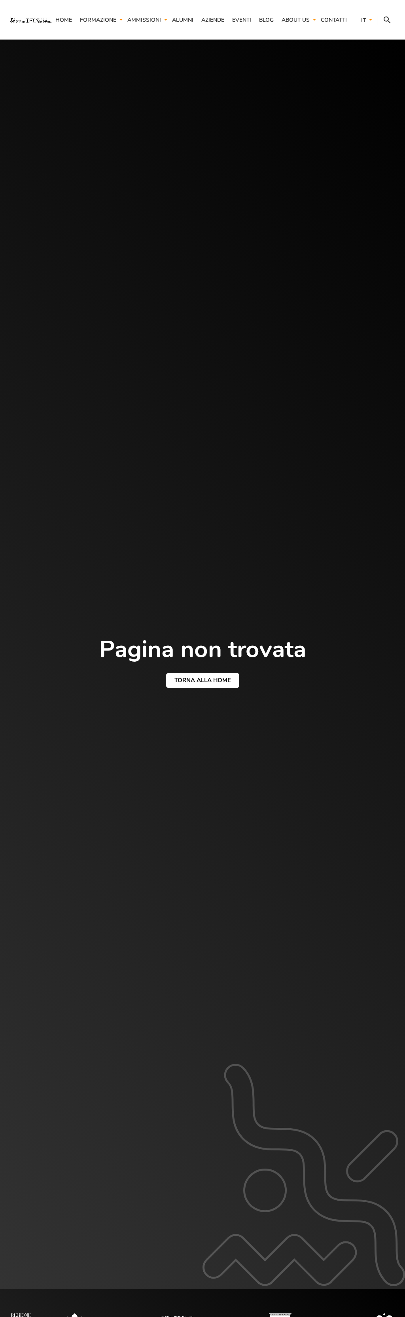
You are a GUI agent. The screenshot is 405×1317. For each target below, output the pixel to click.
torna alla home (202, 680)
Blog (266, 20)
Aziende (212, 20)
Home (63, 20)
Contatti (334, 20)
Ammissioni (144, 20)
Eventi (241, 20)
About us (296, 20)
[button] (384, 20)
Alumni (182, 20)
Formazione (98, 20)
